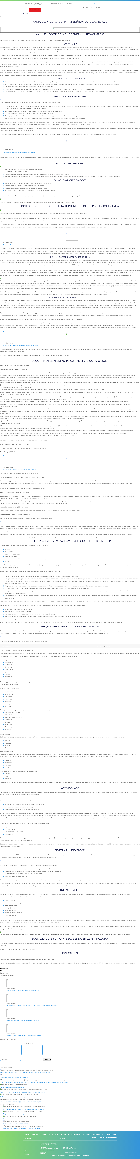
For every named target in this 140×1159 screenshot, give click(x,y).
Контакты (95, 10)
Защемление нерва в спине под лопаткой (14, 1077)
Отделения (53, 10)
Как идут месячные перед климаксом (12, 1087)
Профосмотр (62, 10)
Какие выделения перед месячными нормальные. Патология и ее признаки (25, 1072)
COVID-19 (25, 13)
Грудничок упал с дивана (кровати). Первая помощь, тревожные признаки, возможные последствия (34, 1082)
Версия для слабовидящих (93, 3)
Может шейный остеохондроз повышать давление (20, 245)
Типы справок (88, 10)
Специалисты (78, 10)
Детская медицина (34, 10)
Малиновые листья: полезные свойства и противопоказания (23, 1109)
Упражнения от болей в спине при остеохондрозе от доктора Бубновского (31, 1005)
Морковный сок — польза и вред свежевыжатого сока (22, 1114)
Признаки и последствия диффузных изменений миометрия (20, 1102)
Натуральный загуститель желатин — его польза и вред (22, 1129)
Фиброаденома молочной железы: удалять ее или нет (18, 1097)
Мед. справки (45, 10)
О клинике (70, 10)
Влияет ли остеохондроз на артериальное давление (20, 345)
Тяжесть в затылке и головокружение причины (22, 1020)
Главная (25, 10)
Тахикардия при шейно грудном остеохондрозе (19, 152)
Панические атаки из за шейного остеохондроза (19, 470)
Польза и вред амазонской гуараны (15, 1124)
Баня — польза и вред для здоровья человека (19, 1119)
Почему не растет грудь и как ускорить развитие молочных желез (22, 1092)
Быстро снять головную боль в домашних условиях (23, 1035)
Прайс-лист (43, 1153)
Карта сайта (43, 1152)
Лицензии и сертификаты (47, 1150)
